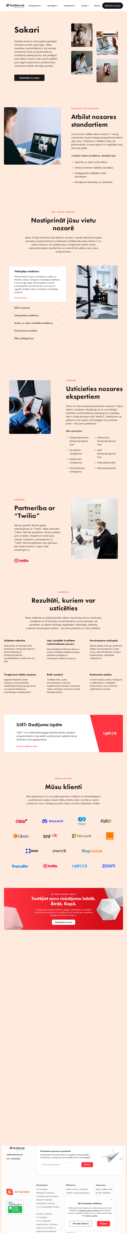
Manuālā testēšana (44, 1200)
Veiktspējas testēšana (45, 1193)
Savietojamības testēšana (46, 1224)
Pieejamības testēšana (45, 1203)
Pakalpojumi (42, 1185)
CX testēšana (41, 1217)
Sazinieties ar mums (112, 5)
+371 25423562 (13, 1158)
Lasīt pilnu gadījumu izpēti (26, 746)
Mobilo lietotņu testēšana (77, 1189)
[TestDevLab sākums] (15, 6)
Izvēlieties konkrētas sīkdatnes (88, 1210)
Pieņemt (103, 1223)
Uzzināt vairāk (20, 298)
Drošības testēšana (44, 1214)
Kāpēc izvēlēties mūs (104, 1189)
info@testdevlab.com (14, 1154)
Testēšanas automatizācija (47, 1196)
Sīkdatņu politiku (91, 1216)
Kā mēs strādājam (103, 1193)
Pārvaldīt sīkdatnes (81, 1223)
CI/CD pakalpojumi (43, 1221)
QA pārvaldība (42, 1189)
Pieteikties (87, 1165)
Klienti (97, 5)
